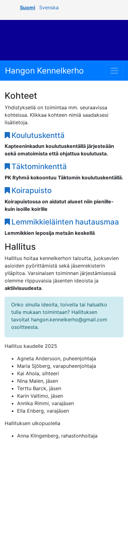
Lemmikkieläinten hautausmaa (65, 221)
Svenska (49, 7)
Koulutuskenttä (38, 135)
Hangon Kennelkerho (44, 70)
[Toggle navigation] (114, 70)
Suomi (27, 7)
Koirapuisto (31, 190)
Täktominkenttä (39, 166)
